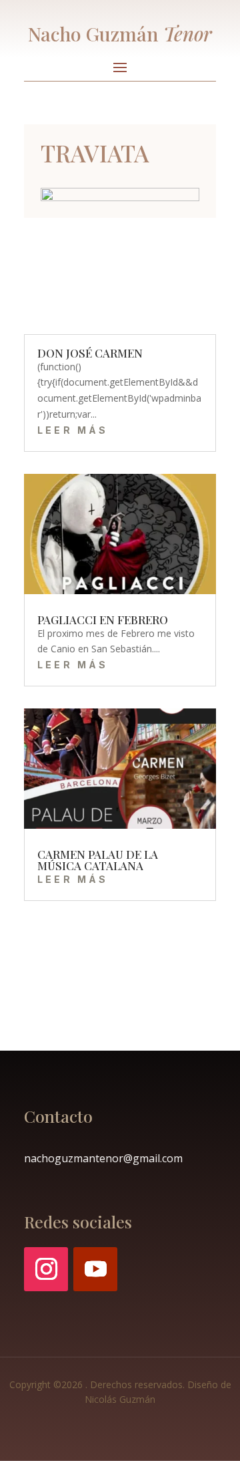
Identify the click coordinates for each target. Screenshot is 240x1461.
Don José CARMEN (90, 353)
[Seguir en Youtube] (95, 1269)
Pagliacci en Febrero (102, 619)
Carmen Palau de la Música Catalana (97, 860)
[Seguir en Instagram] (46, 1269)
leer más (73, 430)
